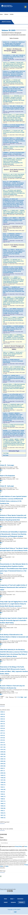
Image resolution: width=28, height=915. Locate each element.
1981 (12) (2, 815)
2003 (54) (2, 766)
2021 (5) (2, 723)
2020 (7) (2, 726)
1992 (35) (2, 789)
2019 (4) (2, 728)
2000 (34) (2, 773)
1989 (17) (2, 796)
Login (15, 912)
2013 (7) (2, 742)
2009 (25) (2, 752)
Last (25, 697)
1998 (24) (2, 777)
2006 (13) (2, 759)
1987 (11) (2, 801)
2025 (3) (2, 714)
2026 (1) (2, 712)
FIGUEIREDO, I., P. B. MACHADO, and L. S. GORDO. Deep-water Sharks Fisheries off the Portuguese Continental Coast (13, 261)
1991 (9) (2, 791)
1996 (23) (2, 782)
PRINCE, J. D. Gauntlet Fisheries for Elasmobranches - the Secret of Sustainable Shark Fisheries (13, 361)
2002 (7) (2, 768)
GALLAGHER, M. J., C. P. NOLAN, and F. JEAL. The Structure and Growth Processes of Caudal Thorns (13, 132)
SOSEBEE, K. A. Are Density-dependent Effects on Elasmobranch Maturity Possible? (13, 125)
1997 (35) (2, 780)
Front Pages (6, 453)
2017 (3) (2, 733)
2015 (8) (2, 737)
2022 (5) (2, 721)
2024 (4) (2, 716)
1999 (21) (2, 775)
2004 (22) (2, 763)
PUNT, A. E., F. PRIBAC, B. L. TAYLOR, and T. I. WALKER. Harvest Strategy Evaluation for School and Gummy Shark (13, 354)
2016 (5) (2, 735)
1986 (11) (2, 803)
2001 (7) (2, 770)
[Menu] (25, 7)
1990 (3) (2, 794)
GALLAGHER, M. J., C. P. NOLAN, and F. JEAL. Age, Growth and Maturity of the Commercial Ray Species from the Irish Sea (13, 81)
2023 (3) (2, 719)
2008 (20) (2, 754)
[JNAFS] (7, 6)
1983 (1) (2, 810)
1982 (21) (2, 813)
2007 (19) (2, 756)
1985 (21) (2, 806)
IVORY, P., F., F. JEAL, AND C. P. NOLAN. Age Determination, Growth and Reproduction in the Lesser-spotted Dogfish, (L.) (13, 108)
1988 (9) (2, 799)
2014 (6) (2, 740)
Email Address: (3, 840)
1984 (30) (2, 808)
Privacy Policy (18, 846)
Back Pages (5, 455)
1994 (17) (2, 784)
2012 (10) (2, 745)
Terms (25, 846)
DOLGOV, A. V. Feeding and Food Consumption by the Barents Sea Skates (13, 425)
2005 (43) (2, 761)
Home (1, 14)
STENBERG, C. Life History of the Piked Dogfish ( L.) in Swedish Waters (13, 153)
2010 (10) (2, 749)
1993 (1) (2, 787)
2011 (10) (2, 747)
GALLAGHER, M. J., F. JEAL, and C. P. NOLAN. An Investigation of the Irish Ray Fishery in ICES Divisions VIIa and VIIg (14, 57)
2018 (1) (2, 730)
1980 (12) (2, 817)
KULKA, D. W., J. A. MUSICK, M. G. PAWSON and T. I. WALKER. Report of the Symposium (14, 44)
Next (22, 697)
